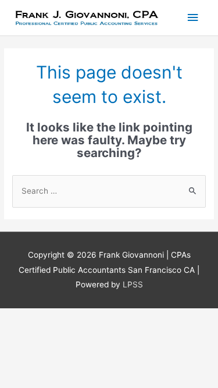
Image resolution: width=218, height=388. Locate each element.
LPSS (133, 284)
